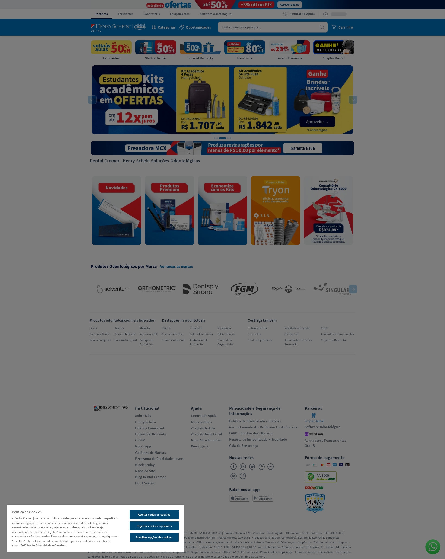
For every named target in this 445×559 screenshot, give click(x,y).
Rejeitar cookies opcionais (154, 526)
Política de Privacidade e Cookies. (43, 545)
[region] (95, 528)
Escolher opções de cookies (154, 537)
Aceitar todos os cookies (154, 515)
